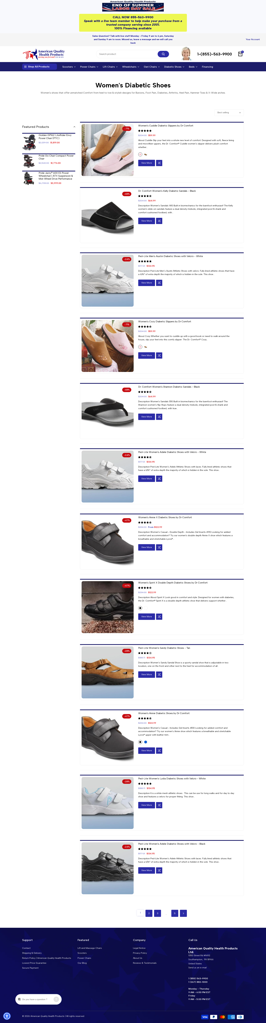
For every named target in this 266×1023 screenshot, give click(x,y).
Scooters (82, 953)
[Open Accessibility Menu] (7, 1016)
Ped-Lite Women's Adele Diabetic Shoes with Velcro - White (172, 446)
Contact (26, 948)
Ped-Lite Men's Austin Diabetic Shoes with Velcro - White (170, 250)
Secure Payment (30, 968)
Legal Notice (139, 948)
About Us (137, 958)
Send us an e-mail (197, 967)
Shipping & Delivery (32, 953)
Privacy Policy (140, 953)
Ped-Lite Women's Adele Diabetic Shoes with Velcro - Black (171, 837)
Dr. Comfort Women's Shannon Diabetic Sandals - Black (169, 380)
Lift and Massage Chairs (90, 948)
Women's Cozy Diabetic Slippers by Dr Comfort (164, 315)
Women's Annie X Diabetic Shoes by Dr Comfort (165, 511)
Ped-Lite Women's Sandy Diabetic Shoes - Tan (164, 642)
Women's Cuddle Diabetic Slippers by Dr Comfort (165, 119)
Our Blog (82, 963)
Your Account (253, 36)
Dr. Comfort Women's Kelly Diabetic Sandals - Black (167, 185)
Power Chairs (84, 958)
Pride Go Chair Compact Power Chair (56, 151)
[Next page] (183, 907)
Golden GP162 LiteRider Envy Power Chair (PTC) (55, 131)
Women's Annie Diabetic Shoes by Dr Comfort (164, 707)
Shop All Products (38, 60)
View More (146, 157)
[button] (145, 125)
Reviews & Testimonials (145, 963)
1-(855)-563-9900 (214, 48)
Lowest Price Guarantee (34, 963)
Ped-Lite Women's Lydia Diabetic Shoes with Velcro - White (172, 772)
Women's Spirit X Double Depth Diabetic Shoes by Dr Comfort (173, 576)
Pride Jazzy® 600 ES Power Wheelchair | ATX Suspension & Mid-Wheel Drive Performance (56, 170)
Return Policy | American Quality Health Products (46, 958)
